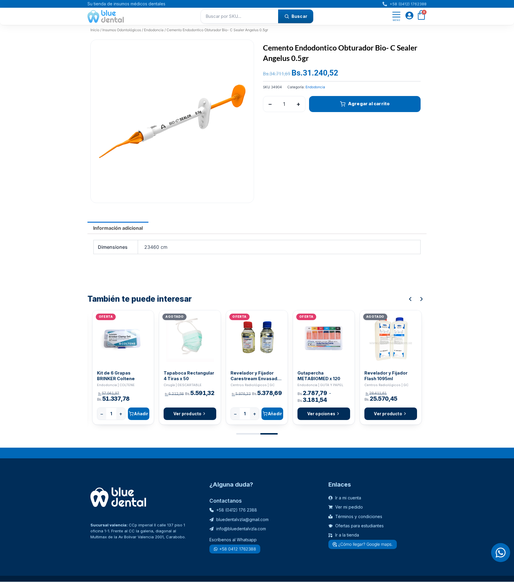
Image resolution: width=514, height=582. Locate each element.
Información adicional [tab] (118, 228)
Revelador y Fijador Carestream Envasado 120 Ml (255, 375)
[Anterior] (410, 299)
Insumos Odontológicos (121, 30)
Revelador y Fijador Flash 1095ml (386, 375)
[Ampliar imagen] (243, 50)
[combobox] (239, 16)
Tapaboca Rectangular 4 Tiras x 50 (189, 375)
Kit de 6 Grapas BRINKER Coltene (116, 375)
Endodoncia (154, 30)
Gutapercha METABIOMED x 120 (318, 375)
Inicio (94, 30)
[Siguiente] (421, 299)
